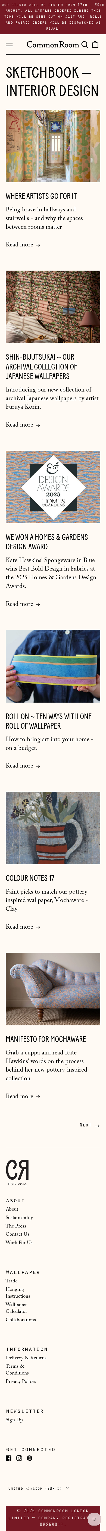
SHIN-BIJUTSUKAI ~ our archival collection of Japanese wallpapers (41, 366)
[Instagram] (19, 1458)
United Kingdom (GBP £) (36, 1489)
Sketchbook (42, 72)
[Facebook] (8, 1458)
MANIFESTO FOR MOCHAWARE (46, 1039)
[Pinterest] (29, 1458)
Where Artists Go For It (41, 196)
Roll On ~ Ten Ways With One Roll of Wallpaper (49, 721)
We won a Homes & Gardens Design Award (47, 542)
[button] (84, 44)
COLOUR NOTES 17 (30, 878)
